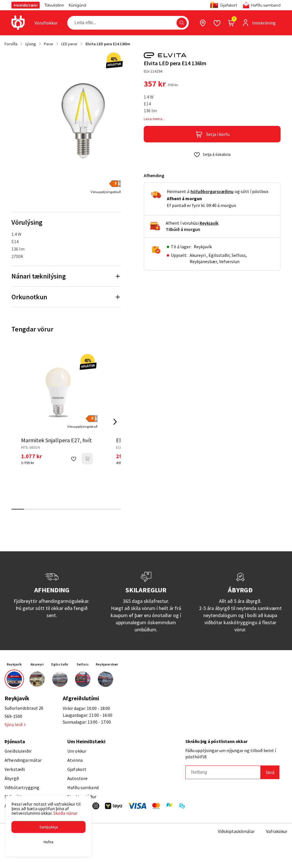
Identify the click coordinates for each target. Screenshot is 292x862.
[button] (182, 23)
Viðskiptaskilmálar (236, 831)
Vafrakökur (276, 831)
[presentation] (46, 23)
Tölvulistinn (54, 5)
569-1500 (13, 716)
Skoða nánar (65, 813)
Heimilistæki (25, 5)
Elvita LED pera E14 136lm (108, 43)
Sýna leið (14, 724)
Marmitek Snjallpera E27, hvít (56, 440)
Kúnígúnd (77, 5)
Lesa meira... (154, 118)
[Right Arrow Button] (115, 421)
